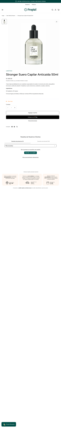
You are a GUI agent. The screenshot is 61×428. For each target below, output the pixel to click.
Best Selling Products (11, 15)
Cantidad (8, 104)
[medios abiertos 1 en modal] (56, 21)
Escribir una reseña (30, 152)
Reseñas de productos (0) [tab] (17, 141)
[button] (2, 10)
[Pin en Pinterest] (14, 126)
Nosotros (27, 4)
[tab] (4, 21)
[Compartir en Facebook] (12, 126)
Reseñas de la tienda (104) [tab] (43, 141)
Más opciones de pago (32, 120)
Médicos (34, 4)
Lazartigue (9, 70)
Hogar (3, 15)
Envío (15, 80)
